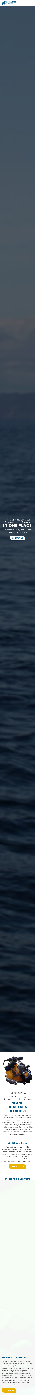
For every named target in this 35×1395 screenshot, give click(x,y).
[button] (31, 3)
